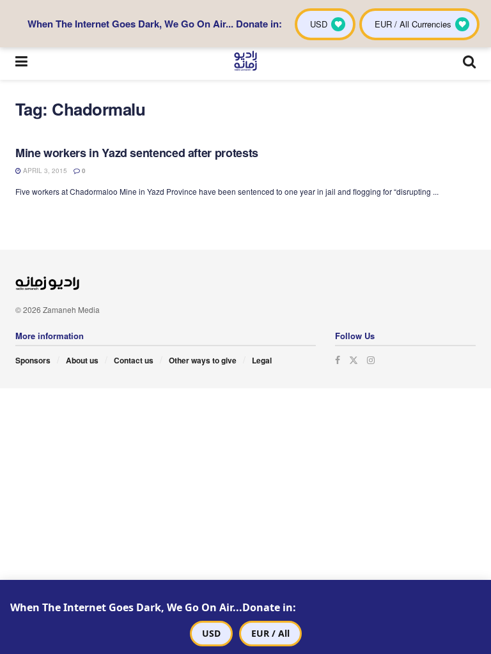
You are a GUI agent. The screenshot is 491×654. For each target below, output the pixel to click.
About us (82, 360)
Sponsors (33, 360)
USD (211, 633)
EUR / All (270, 633)
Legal (262, 360)
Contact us (133, 360)
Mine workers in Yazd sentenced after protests (136, 152)
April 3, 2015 (44, 170)
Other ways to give (203, 360)
